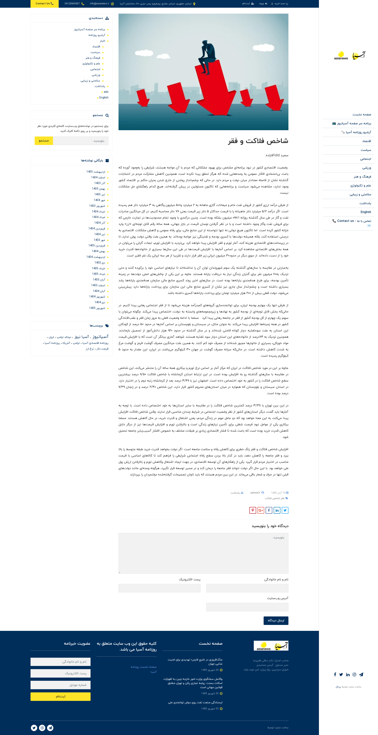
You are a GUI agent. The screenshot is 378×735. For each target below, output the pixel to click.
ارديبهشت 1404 (95, 257)
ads (106, 92)
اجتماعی (365, 159)
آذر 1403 (99, 183)
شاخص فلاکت (272, 498)
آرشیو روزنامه (96, 35)
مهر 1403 (99, 240)
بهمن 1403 (98, 189)
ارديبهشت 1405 (95, 172)
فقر (282, 498)
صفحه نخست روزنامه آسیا (144, 669)
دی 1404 (99, 302)
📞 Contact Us (45, 4)
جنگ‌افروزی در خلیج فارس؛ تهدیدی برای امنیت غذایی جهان (195, 662)
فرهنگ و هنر (362, 177)
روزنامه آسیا (52, 343)
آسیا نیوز (81, 337)
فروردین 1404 (96, 229)
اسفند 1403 (98, 285)
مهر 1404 (99, 200)
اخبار (102, 41)
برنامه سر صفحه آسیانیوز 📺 (351, 123)
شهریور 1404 (97, 297)
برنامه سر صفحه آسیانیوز (89, 29)
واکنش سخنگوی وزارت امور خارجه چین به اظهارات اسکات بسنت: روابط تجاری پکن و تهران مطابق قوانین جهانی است (192, 683)
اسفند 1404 (98, 178)
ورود (262, 3)
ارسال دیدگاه (276, 620)
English (366, 212)
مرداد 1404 (98, 217)
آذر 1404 (99, 223)
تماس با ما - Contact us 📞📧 (351, 223)
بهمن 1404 (98, 251)
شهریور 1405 (97, 308)
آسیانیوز (99, 337)
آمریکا (66, 343)
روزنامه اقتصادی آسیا (95, 343)
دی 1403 (99, 263)
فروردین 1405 (96, 246)
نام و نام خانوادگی (276, 579)
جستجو (44, 140)
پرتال (338, 686)
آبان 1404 (99, 291)
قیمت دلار (102, 349)
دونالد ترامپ (63, 337)
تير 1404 (99, 234)
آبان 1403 (99, 280)
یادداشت (365, 203)
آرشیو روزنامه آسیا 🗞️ (356, 132)
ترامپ (76, 343)
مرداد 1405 (98, 274)
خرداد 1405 (98, 268)
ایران (51, 337)
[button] (279, 3)
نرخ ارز (90, 349)
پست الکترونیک (189, 579)
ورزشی (366, 168)
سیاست (366, 150)
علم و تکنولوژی (360, 185)
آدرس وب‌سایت (277, 598)
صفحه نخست (362, 114)
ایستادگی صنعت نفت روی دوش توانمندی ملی (195, 702)
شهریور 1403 (97, 206)
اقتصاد (366, 141)
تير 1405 (99, 194)
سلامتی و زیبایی (360, 194)
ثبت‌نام (246, 3)
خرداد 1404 (98, 212)
